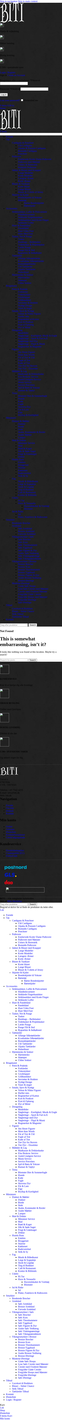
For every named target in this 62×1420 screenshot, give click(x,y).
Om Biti (10, 808)
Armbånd (16, 525)
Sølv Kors (23, 542)
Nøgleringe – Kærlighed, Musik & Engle (37, 335)
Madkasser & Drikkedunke (31, 374)
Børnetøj (22, 200)
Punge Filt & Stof (26, 250)
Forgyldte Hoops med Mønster (32, 597)
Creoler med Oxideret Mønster (32, 591)
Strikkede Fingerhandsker (30, 217)
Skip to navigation (9, 1)
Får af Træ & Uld (26, 357)
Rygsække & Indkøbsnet (30, 253)
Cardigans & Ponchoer (23, 142)
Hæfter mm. (23, 316)
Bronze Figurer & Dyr (28, 575)
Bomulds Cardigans (27, 151)
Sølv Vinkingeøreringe (29, 556)
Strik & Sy (23, 476)
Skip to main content (27, 1)
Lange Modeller (25, 173)
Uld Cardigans (25, 145)
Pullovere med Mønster (29, 162)
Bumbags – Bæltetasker (29, 242)
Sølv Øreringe (24, 602)
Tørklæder (17, 255)
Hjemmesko (23, 277)
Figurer (15, 349)
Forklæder (23, 292)
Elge (20, 412)
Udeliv (15, 498)
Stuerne (21, 467)
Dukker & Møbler (20, 421)
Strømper (22, 280)
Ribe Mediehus (14, 901)
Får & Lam (23, 409)
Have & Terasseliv (27, 503)
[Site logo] (12, 21)
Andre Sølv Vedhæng (28, 553)
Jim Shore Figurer (26, 352)
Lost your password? (10, 100)
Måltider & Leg (19, 371)
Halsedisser (23, 272)
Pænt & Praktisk (20, 289)
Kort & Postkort (25, 322)
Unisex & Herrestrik (27, 164)
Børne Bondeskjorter (34, 203)
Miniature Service (26, 443)
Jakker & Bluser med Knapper (26, 170)
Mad (20, 445)
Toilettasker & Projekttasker (31, 244)
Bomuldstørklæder (27, 264)
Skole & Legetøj (26, 487)
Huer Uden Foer (26, 231)
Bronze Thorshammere (29, 569)
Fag (14, 478)
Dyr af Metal (24, 327)
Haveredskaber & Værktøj (36, 506)
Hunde (21, 398)
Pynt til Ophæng (26, 324)
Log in (3, 95)
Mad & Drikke (19, 440)
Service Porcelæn (26, 385)
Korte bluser (24, 186)
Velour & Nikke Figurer (29, 313)
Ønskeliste (11, 832)
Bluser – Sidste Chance (23, 611)
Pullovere (16, 156)
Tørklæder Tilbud (20, 616)
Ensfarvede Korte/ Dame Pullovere (34, 159)
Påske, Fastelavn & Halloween (32, 517)
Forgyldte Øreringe (27, 599)
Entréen (21, 462)
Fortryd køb (11, 856)
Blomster (28, 508)
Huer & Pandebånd (21, 225)
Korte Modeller (25, 175)
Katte (20, 401)
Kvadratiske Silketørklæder (31, 261)
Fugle (20, 404)
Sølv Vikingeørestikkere (29, 558)
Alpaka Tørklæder (27, 269)
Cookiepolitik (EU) (15, 853)
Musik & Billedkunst (28, 481)
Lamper (21, 437)
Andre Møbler (25, 435)
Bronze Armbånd (26, 531)
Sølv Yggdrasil (25, 547)
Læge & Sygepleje (27, 484)
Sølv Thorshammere (27, 545)
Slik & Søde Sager (27, 451)
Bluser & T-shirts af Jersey (30, 192)
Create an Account (16, 75)
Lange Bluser (24, 189)
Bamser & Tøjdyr (26, 390)
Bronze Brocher (25, 564)
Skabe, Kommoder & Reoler (31, 432)
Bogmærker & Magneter (29, 346)
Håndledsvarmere (26, 214)
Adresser (10, 829)
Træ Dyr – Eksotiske (28, 368)
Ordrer (9, 826)
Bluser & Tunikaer (21, 184)
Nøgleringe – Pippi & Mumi (31, 344)
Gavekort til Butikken (22, 608)
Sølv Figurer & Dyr (27, 550)
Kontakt (10, 813)
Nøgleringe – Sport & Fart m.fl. (33, 338)
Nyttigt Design (25, 305)
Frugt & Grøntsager (27, 454)
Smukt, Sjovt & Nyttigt (23, 311)
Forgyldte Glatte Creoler (29, 594)
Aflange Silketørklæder (29, 258)
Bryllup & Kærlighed (28, 415)
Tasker (21, 239)
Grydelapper (24, 297)
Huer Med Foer (25, 233)
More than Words (26, 355)
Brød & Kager (25, 448)
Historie (10, 811)
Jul (19, 514)
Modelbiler (23, 333)
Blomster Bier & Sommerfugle (32, 396)
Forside (9, 805)
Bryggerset (23, 465)
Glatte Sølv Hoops (27, 586)
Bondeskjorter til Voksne (30, 197)
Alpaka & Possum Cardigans (32, 148)
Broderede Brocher (21, 523)
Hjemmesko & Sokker (22, 275)
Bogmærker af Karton (28, 319)
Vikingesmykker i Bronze (24, 561)
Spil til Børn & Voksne (29, 387)
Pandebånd (23, 228)
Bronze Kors (24, 567)
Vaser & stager (25, 308)
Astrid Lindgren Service (29, 379)
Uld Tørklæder (25, 266)
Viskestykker (24, 294)
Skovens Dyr (24, 407)
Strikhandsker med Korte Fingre (33, 220)
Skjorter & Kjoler (20, 194)
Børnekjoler (29, 205)
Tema (14, 393)
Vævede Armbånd (27, 534)
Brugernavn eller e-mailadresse (20, 80)
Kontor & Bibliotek (27, 495)
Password (10, 89)
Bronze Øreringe (26, 580)
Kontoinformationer (15, 834)
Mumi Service (24, 382)
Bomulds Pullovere (27, 167)
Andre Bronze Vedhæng (29, 578)
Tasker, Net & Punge (22, 236)
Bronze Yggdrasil (26, 572)
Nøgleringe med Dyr (28, 341)
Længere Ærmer (26, 178)
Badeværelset (24, 473)
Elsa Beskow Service (28, 376)
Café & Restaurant (27, 492)
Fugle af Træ (24, 360)
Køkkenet (22, 470)
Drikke (21, 456)
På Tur (21, 500)
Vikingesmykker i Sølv (23, 536)
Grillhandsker (24, 300)
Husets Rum (18, 459)
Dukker (21, 424)
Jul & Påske (17, 511)
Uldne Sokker (24, 283)
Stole (20, 429)
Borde (21, 426)
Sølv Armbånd (25, 528)
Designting (17, 330)
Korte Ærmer (24, 181)
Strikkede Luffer (26, 222)
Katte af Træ (24, 363)
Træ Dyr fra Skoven (27, 365)
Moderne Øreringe (21, 583)
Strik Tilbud (17, 614)
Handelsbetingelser (15, 850)
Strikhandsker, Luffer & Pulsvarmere (29, 212)
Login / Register (13, 1399)
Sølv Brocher (24, 539)
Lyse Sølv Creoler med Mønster (33, 588)
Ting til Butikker (26, 489)
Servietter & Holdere (28, 302)
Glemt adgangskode (15, 837)
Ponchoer (22, 153)
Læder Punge (24, 247)
